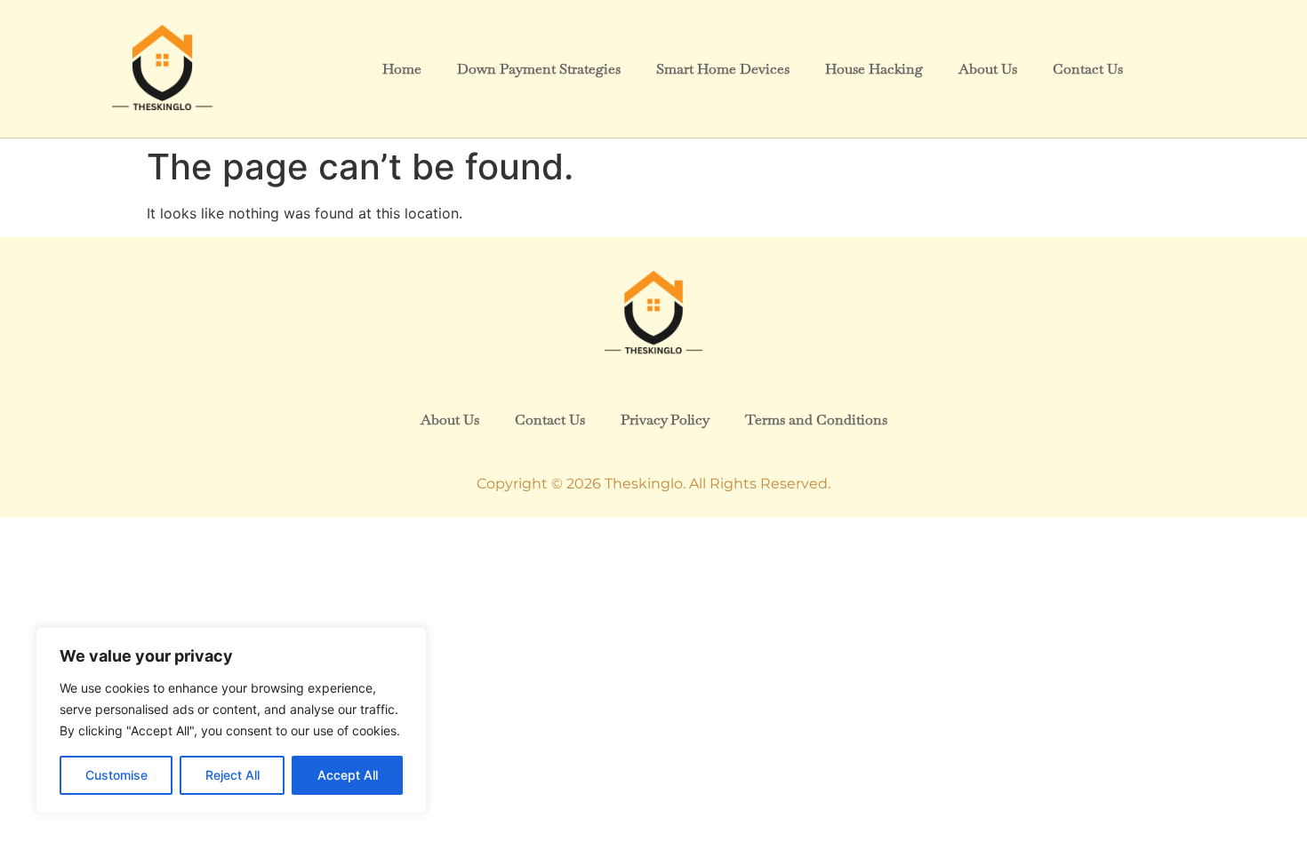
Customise (116, 774)
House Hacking (874, 69)
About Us (987, 69)
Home (401, 69)
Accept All (347, 774)
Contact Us (1088, 69)
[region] (231, 720)
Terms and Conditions (816, 419)
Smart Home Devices (723, 69)
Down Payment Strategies (539, 69)
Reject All (232, 774)
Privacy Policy (665, 419)
